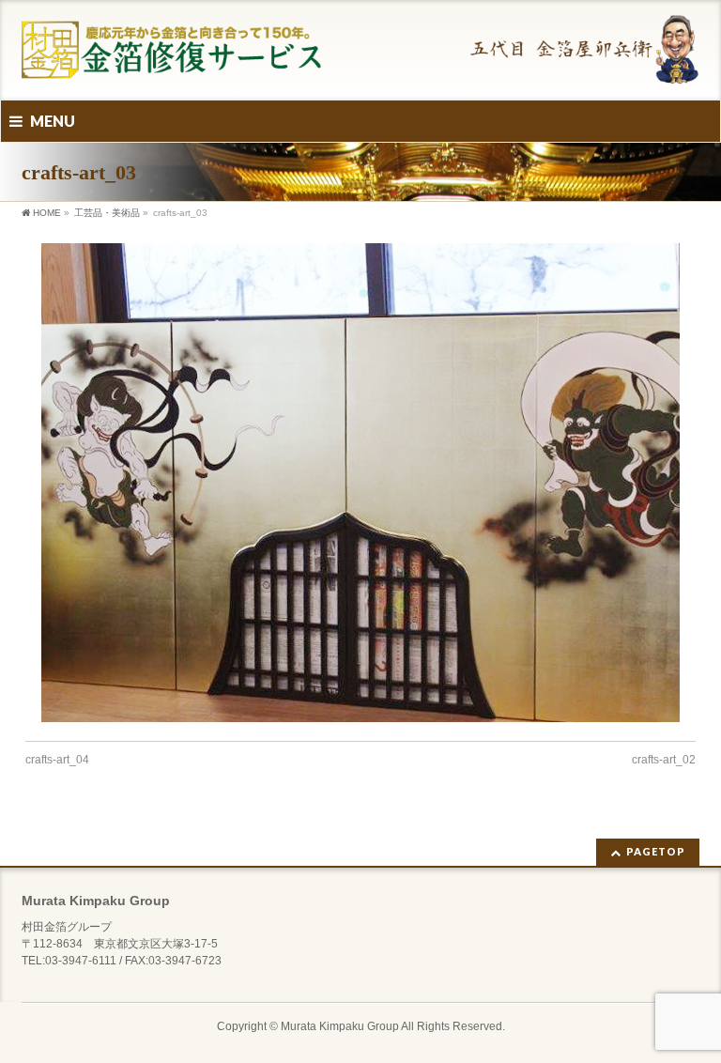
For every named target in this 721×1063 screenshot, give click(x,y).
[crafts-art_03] (361, 482)
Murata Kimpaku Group (340, 1026)
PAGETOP (655, 851)
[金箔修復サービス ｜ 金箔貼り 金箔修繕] (360, 64)
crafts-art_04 (57, 759)
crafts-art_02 (664, 759)
